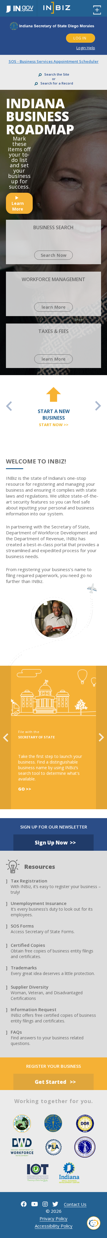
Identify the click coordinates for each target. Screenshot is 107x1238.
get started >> (55, 1081)
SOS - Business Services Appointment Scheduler (54, 61)
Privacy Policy (53, 1218)
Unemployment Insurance (39, 903)
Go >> (24, 789)
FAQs (16, 1032)
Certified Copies (28, 945)
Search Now (54, 255)
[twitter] (55, 1204)
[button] (93, 1224)
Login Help (85, 47)
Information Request (33, 1009)
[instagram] (45, 1204)
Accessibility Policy (54, 1226)
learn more (18, 206)
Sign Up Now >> (55, 842)
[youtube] (34, 1204)
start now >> (53, 424)
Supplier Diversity (29, 987)
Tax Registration (29, 881)
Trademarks (24, 968)
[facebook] (24, 1204)
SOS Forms (22, 926)
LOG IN (79, 38)
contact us (75, 1204)
